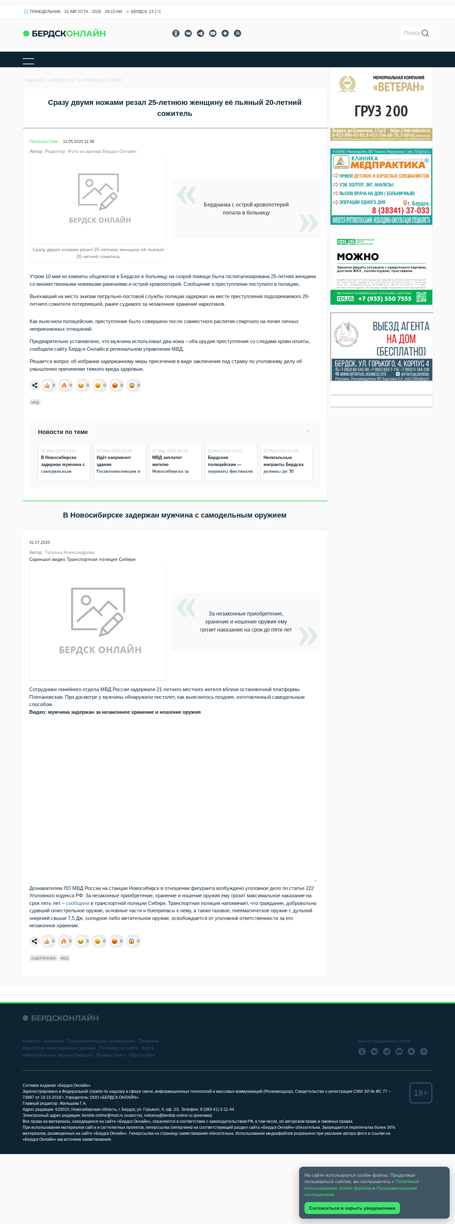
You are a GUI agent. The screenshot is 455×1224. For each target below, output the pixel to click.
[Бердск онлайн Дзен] (225, 33)
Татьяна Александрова (70, 552)
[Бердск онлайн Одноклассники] (176, 33)
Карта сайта (142, 1054)
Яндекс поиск (111, 1054)
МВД (35, 402)
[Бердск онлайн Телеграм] (200, 33)
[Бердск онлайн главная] (60, 1018)
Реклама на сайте (118, 1047)
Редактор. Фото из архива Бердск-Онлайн (91, 151)
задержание (43, 958)
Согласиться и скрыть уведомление (352, 1208)
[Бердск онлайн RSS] (237, 33)
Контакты (54, 1040)
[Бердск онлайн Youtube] (213, 33)
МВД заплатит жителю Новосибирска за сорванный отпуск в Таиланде (174, 471)
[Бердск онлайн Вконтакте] (188, 33)
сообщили (77, 903)
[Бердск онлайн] (64, 33)
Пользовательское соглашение (101, 1040)
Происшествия (44, 141)
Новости (32, 1040)
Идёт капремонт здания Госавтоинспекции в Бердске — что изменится (118, 471)
